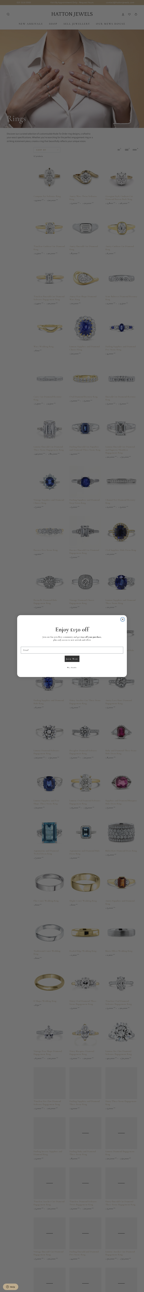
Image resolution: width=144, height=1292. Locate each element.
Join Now (72, 658)
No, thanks (72, 667)
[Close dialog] (123, 619)
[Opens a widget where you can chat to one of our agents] (10, 1287)
